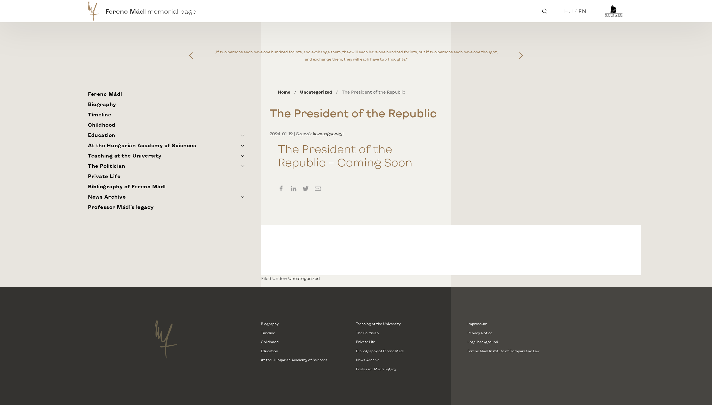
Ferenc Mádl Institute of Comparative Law (504, 351)
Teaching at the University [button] (124, 155)
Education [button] (101, 135)
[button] (544, 11)
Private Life (104, 176)
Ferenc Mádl (105, 94)
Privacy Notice (480, 333)
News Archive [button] (107, 197)
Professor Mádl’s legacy (121, 207)
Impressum (477, 324)
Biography (102, 104)
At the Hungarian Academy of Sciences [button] (142, 145)
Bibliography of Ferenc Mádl (127, 186)
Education (269, 351)
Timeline (99, 114)
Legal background (483, 342)
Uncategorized (304, 278)
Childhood (101, 125)
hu (568, 11)
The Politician (367, 333)
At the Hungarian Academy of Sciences (294, 360)
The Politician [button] (106, 166)
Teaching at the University (378, 324)
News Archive (367, 360)
